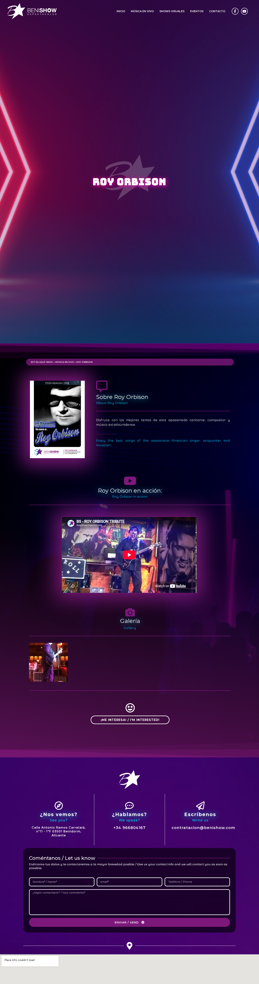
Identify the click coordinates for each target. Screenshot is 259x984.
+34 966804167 (129, 827)
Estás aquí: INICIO (42, 362)
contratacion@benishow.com (203, 827)
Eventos (196, 11)
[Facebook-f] (235, 11)
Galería (130, 620)
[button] (130, 720)
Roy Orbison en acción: (130, 490)
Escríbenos (200, 814)
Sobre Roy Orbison (122, 396)
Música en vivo (142, 11)
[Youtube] (244, 11)
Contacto (217, 11)
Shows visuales (171, 11)
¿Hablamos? (129, 814)
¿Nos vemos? (58, 814)
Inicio (121, 11)
